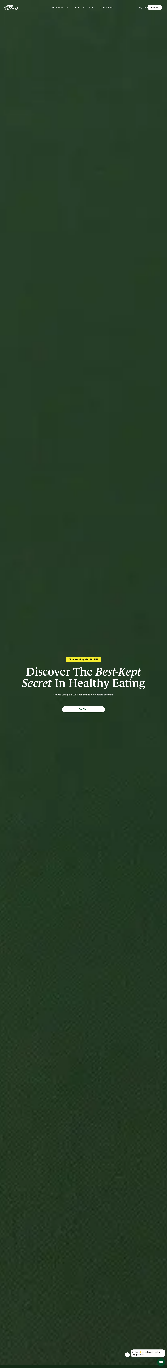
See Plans (83, 709)
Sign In (142, 7)
